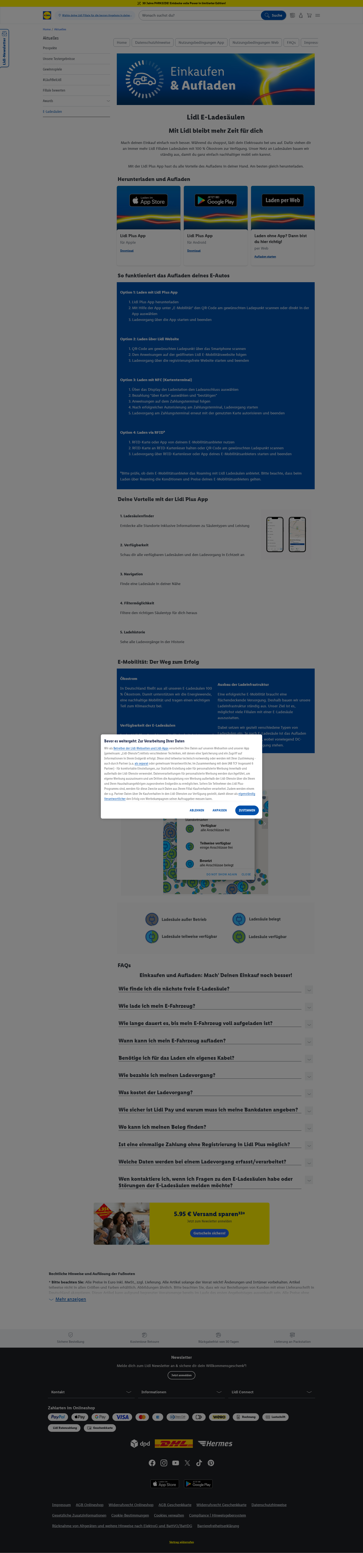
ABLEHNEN (197, 810)
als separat (141, 763)
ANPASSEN (220, 810)
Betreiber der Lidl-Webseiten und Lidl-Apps (140, 748)
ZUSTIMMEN (247, 810)
